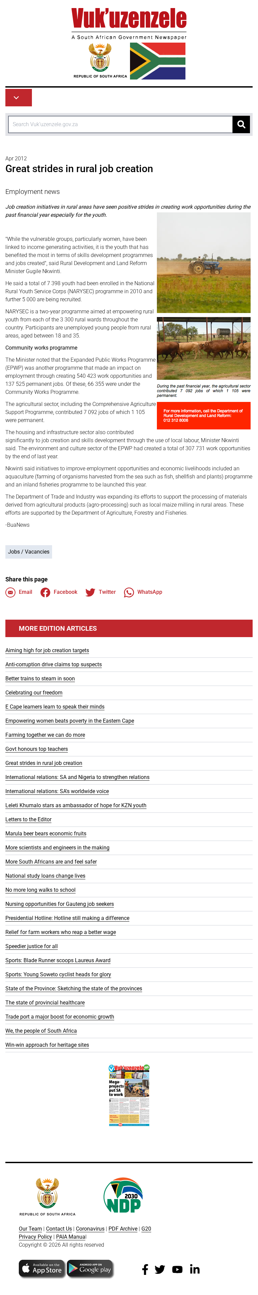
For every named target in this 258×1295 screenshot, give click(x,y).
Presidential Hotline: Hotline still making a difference (67, 918)
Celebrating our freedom (33, 692)
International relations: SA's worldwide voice (57, 791)
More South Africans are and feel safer (51, 862)
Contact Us (59, 1229)
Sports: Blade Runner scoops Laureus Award (58, 960)
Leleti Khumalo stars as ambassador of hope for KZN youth (75, 805)
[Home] (129, 44)
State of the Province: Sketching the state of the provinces (73, 988)
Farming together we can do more (45, 735)
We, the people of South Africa (41, 1031)
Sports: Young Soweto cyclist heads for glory (58, 974)
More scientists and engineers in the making (57, 847)
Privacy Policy (35, 1237)
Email (25, 592)
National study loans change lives (45, 876)
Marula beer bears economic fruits (45, 833)
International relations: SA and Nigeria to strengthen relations (77, 777)
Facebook (65, 592)
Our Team (30, 1229)
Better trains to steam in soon (40, 678)
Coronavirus (90, 1229)
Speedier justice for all (31, 946)
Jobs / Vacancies (28, 552)
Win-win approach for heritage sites (47, 1045)
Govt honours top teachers (36, 749)
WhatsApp (149, 592)
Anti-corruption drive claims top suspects (53, 664)
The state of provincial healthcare (45, 1002)
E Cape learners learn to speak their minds (54, 707)
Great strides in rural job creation (43, 763)
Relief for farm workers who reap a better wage (60, 932)
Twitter (107, 592)
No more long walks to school (40, 890)
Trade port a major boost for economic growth (59, 1017)
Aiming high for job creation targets (47, 650)
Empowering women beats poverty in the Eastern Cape (69, 721)
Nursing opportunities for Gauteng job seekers (59, 904)
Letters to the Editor (28, 819)
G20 (146, 1229)
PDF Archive (123, 1229)
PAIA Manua (70, 1237)
